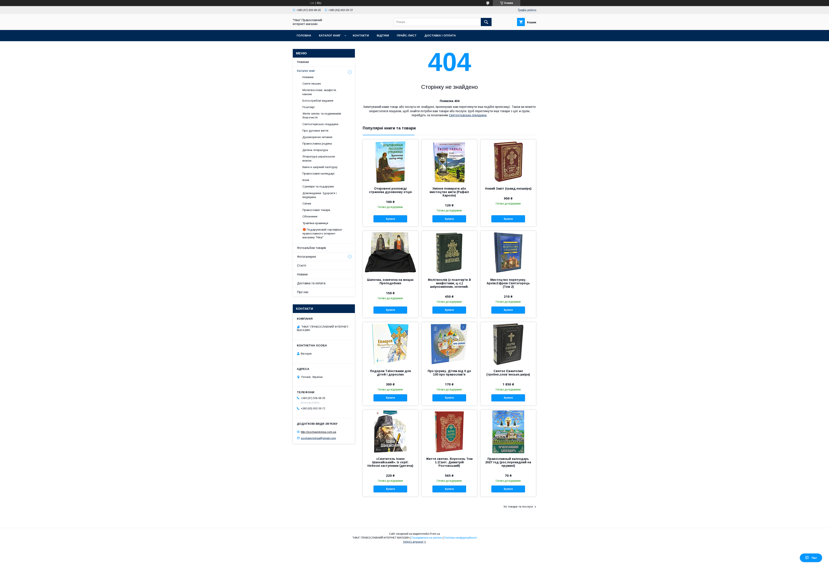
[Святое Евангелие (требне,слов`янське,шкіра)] (508, 343)
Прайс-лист (407, 35)
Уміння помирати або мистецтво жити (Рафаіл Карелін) (449, 192)
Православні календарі (318, 173)
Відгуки (383, 35)
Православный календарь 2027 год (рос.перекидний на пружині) (508, 462)
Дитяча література (315, 150)
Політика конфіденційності (460, 537)
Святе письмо (311, 83)
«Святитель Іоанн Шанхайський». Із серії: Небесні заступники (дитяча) (390, 462)
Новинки (303, 62)
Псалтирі (308, 107)
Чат (814, 558)
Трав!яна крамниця (315, 223)
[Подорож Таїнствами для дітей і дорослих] (390, 343)
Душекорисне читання (317, 137)
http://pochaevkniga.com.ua (318, 432)
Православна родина (317, 143)
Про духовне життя (315, 130)
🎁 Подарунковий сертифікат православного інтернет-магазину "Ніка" (322, 233)
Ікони (305, 180)
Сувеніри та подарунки (318, 186)
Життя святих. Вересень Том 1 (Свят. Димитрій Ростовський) (449, 462)
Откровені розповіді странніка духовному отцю (390, 190)
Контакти (361, 35)
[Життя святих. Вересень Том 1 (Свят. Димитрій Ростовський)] (449, 431)
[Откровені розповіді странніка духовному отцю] (390, 161)
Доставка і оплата (440, 35)
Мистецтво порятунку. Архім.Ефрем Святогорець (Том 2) (508, 283)
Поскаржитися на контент (426, 537)
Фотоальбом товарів (311, 248)
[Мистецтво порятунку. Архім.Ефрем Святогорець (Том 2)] (508, 252)
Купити (390, 218)
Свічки (306, 203)
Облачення (309, 216)
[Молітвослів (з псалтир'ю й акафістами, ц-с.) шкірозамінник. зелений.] (449, 252)
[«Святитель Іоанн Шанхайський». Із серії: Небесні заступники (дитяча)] (390, 431)
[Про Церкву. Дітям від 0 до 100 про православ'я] (449, 343)
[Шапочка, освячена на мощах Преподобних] (390, 252)
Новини (302, 274)
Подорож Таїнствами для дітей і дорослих (390, 372)
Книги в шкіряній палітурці (319, 167)
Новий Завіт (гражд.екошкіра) (508, 188)
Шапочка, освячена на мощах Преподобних (390, 281)
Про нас (303, 292)
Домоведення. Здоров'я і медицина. (319, 195)
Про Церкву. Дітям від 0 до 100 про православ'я (449, 372)
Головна (304, 35)
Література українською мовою (318, 158)
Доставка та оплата (311, 283)
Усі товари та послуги (518, 506)
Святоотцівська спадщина (467, 115)
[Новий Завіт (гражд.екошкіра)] (508, 161)
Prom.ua (435, 533)
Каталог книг (330, 35)
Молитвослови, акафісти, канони (319, 92)
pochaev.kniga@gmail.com (318, 438)
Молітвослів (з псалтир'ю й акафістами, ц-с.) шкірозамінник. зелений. (449, 283)
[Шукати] (486, 22)
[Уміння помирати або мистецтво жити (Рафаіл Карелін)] (449, 161)
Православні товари (316, 210)
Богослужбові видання (317, 100)
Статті (301, 265)
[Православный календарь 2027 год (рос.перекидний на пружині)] (508, 431)
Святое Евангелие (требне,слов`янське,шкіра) (508, 372)
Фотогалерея (306, 256)
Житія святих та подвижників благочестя (321, 115)
